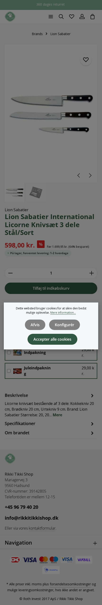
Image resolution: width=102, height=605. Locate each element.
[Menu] (51, 16)
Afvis (35, 324)
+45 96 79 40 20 (21, 507)
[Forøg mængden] (91, 273)
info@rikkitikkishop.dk (31, 518)
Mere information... (63, 313)
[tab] (50, 405)
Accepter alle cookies (52, 339)
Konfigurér (64, 324)
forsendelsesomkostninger (70, 584)
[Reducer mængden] (10, 273)
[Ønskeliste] (71, 16)
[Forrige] (79, 175)
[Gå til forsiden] (10, 16)
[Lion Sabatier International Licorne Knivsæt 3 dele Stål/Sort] (51, 114)
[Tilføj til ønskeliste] (86, 59)
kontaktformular (42, 528)
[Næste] (90, 175)
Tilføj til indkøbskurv (51, 288)
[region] (51, 123)
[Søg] (61, 16)
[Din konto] (82, 16)
